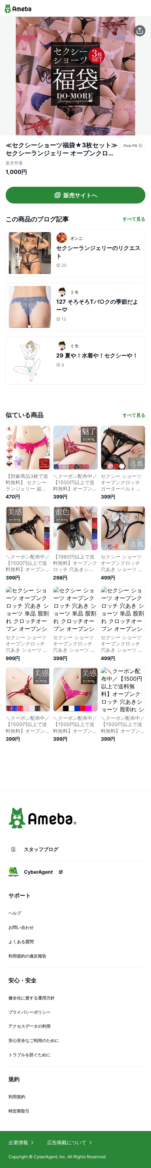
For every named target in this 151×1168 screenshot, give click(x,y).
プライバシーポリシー (29, 1012)
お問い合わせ (21, 927)
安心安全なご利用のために (33, 1040)
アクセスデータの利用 (29, 1026)
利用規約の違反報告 (27, 956)
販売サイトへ (80, 195)
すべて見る (134, 219)
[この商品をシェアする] (139, 30)
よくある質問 (21, 941)
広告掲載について (66, 1142)
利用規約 (16, 1096)
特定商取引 (18, 1111)
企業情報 (18, 1142)
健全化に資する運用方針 (31, 997)
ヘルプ (14, 913)
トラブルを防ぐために (29, 1054)
